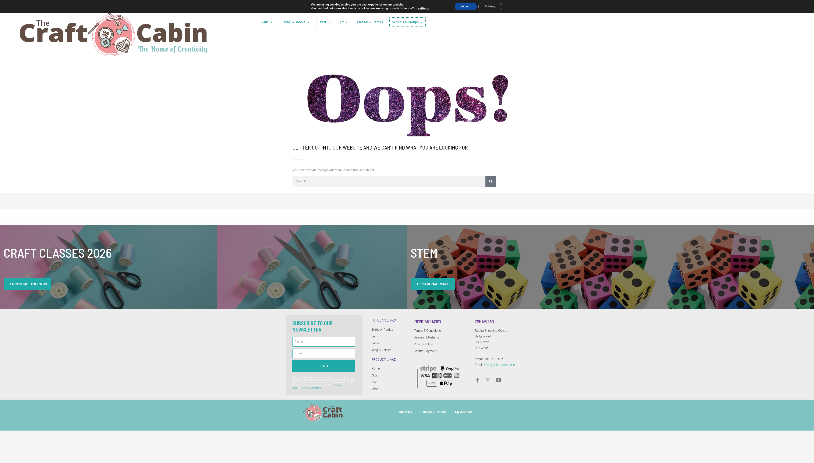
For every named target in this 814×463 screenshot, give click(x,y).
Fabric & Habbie (293, 22)
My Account (463, 412)
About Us (405, 412)
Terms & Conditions (311, 387)
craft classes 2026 (58, 252)
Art (341, 22)
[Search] (490, 181)
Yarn (264, 22)
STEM (424, 252)
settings (423, 8)
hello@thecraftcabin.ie (499, 365)
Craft (322, 22)
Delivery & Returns (433, 412)
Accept (465, 6)
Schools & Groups (405, 22)
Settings (490, 6)
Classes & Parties (370, 22)
